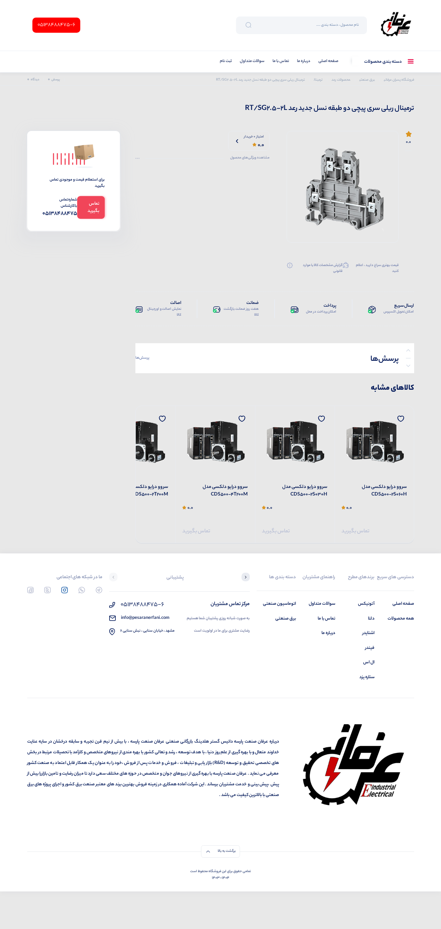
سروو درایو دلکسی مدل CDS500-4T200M (225, 491)
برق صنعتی (285, 618)
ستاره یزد (367, 677)
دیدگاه (33, 79)
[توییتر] (47, 590)
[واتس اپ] (82, 590)
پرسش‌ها (142, 358)
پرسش (54, 79)
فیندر (370, 648)
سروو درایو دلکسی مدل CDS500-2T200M (145, 491)
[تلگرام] (99, 590)
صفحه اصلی (328, 61)
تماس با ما (281, 61)
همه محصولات (401, 618)
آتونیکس (366, 604)
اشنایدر (368, 633)
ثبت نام (226, 61)
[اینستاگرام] (64, 590)
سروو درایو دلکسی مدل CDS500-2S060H (384, 491)
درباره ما (303, 61)
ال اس (369, 662)
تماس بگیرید (355, 531)
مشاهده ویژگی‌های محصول (249, 158)
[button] (246, 577)
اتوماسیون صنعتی (279, 604)
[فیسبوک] (30, 590)
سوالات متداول (252, 61)
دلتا (371, 618)
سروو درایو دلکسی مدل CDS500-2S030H (304, 491)
